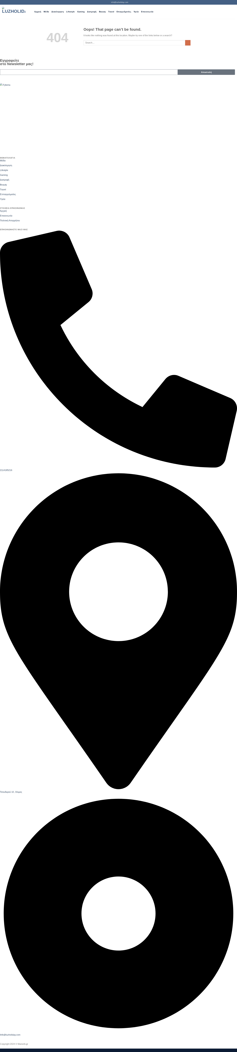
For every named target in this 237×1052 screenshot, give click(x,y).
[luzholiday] (13, 12)
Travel (111, 12)
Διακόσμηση (57, 12)
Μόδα (46, 12)
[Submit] (188, 42)
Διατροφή (91, 12)
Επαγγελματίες (124, 12)
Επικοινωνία (147, 12)
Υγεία (136, 12)
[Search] (30, 12)
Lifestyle (70, 12)
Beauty (102, 12)
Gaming (81, 12)
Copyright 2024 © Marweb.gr (14, 1044)
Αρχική (37, 12)
